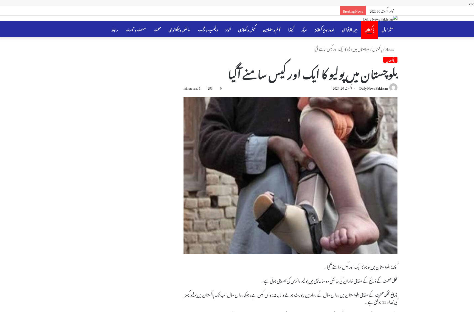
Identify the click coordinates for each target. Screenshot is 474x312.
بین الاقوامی (349, 29)
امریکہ (304, 29)
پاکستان (369, 29)
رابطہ (114, 29)
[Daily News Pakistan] (380, 18)
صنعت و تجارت (136, 29)
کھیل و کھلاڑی (247, 29)
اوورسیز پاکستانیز (324, 29)
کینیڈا (291, 29)
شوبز (228, 29)
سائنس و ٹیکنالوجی (179, 29)
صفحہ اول (388, 29)
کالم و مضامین (271, 29)
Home (390, 48)
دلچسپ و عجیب (208, 29)
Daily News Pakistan (373, 87)
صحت (157, 29)
